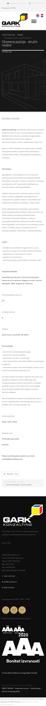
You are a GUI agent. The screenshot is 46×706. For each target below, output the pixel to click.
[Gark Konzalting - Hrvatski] (42, 15)
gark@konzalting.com (17, 3)
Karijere (20, 35)
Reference (17, 673)
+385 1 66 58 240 (38, 3)
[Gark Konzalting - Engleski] (38, 15)
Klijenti (29, 673)
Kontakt (34, 673)
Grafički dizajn (35, 688)
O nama (5, 673)
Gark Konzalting (8, 35)
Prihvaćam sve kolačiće (30, 702)
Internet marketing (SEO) (11, 691)
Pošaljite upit (7, 51)
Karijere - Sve (11, 474)
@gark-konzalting (9, 587)
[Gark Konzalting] (15, 20)
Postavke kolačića (6, 704)
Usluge (23, 673)
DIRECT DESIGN (7, 688)
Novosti (10, 673)
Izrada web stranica (22, 688)
